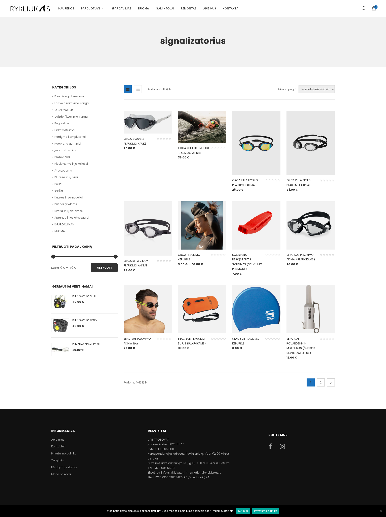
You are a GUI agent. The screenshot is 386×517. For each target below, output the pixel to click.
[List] (138, 89)
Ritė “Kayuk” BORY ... (86, 320)
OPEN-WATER (63, 110)
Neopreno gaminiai (67, 144)
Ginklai (59, 191)
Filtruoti (104, 268)
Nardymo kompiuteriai (70, 137)
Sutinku (243, 510)
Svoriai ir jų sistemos (68, 211)
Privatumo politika (63, 453)
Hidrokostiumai (64, 130)
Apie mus (57, 440)
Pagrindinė (61, 123)
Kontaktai (58, 446)
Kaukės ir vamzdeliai (68, 197)
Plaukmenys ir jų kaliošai (71, 164)
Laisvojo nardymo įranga (71, 103)
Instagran (282, 446)
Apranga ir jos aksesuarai (71, 218)
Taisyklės (57, 460)
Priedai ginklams (65, 204)
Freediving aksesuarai (69, 96)
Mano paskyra (61, 474)
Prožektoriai (62, 157)
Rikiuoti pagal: (287, 89)
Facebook (270, 446)
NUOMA (59, 231)
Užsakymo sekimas (64, 467)
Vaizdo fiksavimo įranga (71, 117)
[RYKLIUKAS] (30, 6)
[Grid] (128, 89)
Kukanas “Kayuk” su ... (87, 344)
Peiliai (58, 184)
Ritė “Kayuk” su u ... (85, 296)
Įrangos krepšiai (65, 150)
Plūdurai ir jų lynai (66, 177)
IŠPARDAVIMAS (64, 224)
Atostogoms (63, 171)
